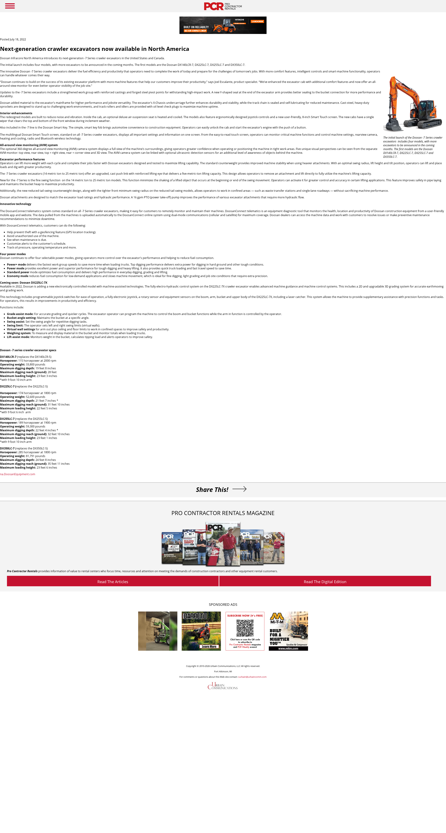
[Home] (223, 11)
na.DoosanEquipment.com (17, 474)
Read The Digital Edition (325, 581)
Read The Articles (112, 581)
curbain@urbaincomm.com (252, 676)
